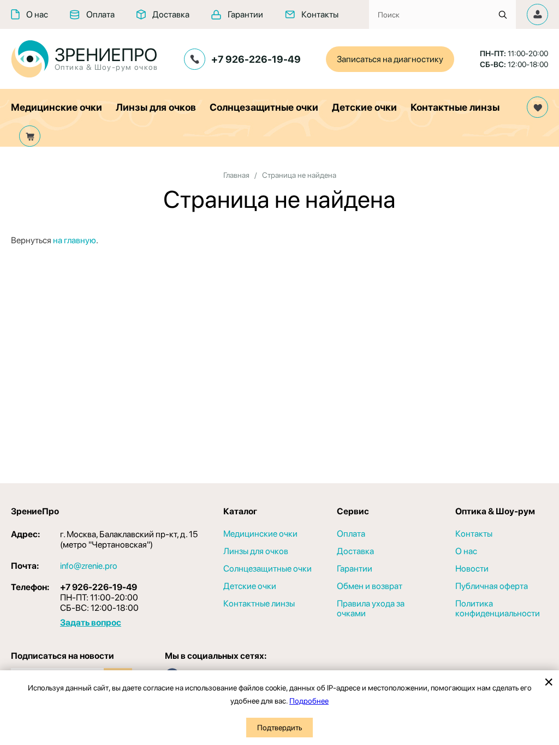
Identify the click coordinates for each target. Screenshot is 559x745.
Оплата (100, 14)
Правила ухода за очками (371, 608)
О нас (37, 14)
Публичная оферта (491, 586)
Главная (236, 175)
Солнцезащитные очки (264, 107)
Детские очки (364, 107)
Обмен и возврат (369, 586)
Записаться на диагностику (390, 59)
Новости (472, 569)
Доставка (170, 14)
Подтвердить (279, 727)
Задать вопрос (90, 622)
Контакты (319, 14)
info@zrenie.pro (88, 566)
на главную (74, 240)
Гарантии (245, 14)
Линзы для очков (156, 107)
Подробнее (309, 700)
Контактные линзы (455, 107)
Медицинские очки (56, 107)
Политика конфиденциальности (497, 608)
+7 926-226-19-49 (256, 59)
